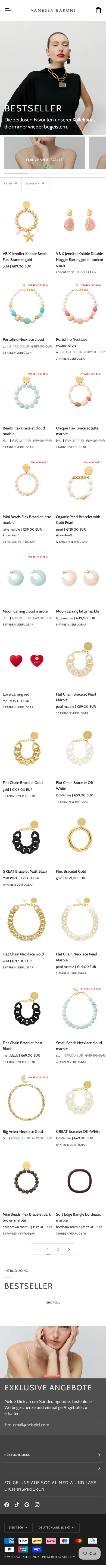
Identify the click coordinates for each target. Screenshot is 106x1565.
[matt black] (45, 1063)
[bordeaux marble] (88, 1235)
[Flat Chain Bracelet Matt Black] (26, 1009)
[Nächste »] (69, 1249)
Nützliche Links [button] (17, 1455)
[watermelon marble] (98, 543)
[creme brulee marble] (45, 626)
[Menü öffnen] (12, 10)
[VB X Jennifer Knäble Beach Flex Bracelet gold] (26, 220)
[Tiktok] (17, 1504)
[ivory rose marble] (98, 1235)
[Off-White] (98, 803)
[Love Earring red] (26, 660)
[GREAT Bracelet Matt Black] (26, 838)
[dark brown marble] (45, 1235)
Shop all (53, 1302)
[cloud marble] (35, 626)
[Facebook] (6, 1504)
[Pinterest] (26, 1504)
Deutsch (16, 1527)
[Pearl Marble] (98, 1146)
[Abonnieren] (97, 1424)
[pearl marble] (98, 714)
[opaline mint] (45, 543)
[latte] (35, 448)
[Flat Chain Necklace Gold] (26, 921)
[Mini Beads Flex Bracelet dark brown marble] (26, 1181)
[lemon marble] (88, 714)
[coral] (45, 448)
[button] (53, 1468)
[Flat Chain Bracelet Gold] (26, 749)
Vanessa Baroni (19, 1557)
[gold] (88, 543)
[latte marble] (35, 543)
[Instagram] (37, 1504)
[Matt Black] (45, 886)
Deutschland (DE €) (54, 1527)
